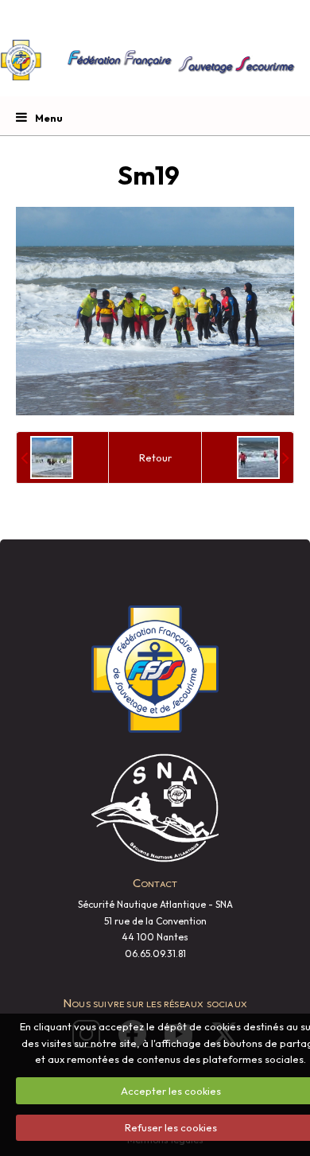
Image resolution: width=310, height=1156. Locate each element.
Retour (155, 457)
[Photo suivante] (263, 457)
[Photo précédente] (47, 457)
